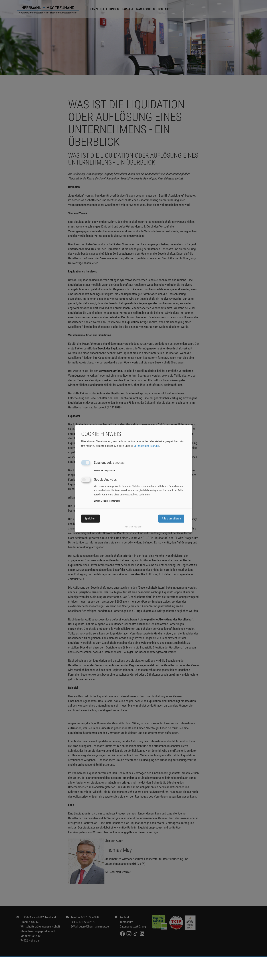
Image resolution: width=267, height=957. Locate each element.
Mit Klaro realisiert (133, 526)
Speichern (90, 518)
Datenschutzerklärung (146, 446)
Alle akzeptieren (171, 518)
